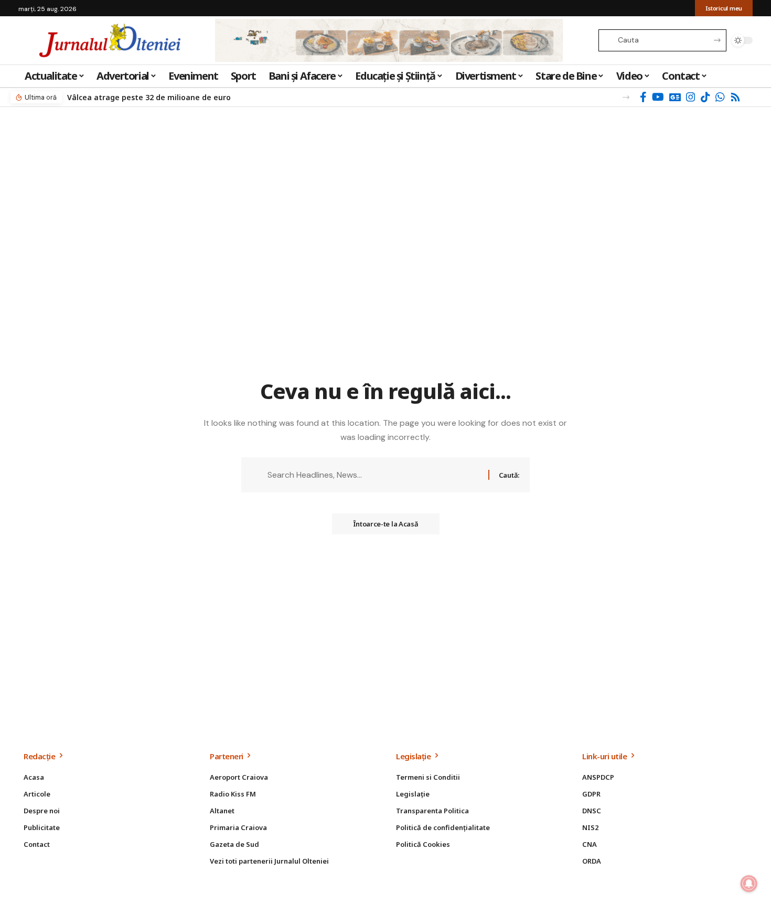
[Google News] (675, 97)
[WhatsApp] (720, 97)
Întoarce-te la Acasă (386, 524)
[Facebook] (643, 97)
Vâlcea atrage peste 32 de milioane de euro (149, 97)
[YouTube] (658, 97)
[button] (626, 97)
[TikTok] (705, 97)
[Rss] (735, 97)
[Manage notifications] (749, 883)
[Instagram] (690, 97)
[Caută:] (374, 474)
